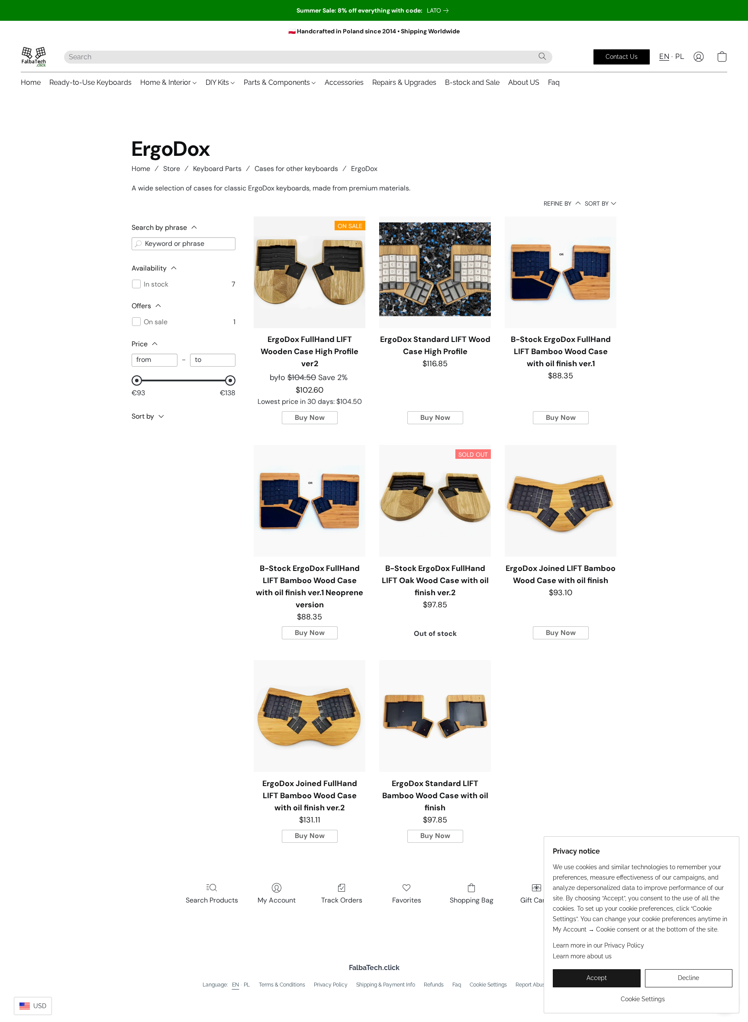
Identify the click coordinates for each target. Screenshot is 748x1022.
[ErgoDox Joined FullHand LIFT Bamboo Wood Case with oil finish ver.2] (309, 716)
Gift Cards (536, 900)
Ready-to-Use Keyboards (90, 82)
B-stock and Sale (472, 82)
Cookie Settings (488, 985)
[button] (34, 57)
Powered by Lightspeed (374, 998)
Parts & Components (278, 82)
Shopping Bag (471, 900)
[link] (439, 10)
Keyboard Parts (217, 168)
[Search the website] (542, 56)
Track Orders (341, 900)
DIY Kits (218, 82)
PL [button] (679, 56)
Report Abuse (532, 985)
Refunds (434, 985)
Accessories (344, 82)
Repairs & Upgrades (404, 82)
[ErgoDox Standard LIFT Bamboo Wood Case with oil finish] (435, 716)
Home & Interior (166, 82)
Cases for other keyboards (296, 168)
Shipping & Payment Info (385, 985)
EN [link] (235, 985)
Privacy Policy (331, 985)
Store (171, 168)
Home (31, 82)
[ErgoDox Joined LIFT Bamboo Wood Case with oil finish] (560, 501)
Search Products (212, 900)
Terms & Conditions (282, 985)
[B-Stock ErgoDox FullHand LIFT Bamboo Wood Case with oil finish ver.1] (560, 272)
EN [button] (664, 56)
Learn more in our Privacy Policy (598, 945)
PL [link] (247, 985)
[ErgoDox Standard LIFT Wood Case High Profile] (435, 272)
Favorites (406, 900)
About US (523, 82)
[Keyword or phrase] (138, 243)
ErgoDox (364, 168)
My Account (277, 900)
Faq (554, 82)
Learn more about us (582, 956)
